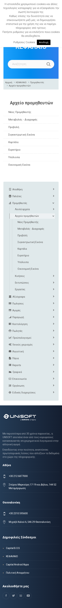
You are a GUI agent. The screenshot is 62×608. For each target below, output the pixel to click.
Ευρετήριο (14, 149)
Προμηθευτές (37, 82)
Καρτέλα (13, 142)
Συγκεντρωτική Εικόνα (21, 134)
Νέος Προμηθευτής (19, 112)
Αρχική (8, 82)
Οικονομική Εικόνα (19, 164)
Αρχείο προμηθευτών (20, 85)
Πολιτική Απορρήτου (17, 572)
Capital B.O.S (13, 548)
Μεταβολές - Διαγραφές (22, 119)
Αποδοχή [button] (43, 42)
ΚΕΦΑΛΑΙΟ (21, 82)
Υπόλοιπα (14, 157)
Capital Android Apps (17, 564)
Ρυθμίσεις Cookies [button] (24, 42)
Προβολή (13, 127)
